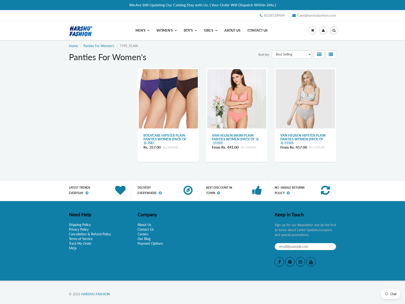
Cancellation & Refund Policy (90, 234)
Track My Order (80, 243)
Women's (165, 30)
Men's (140, 30)
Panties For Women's (98, 46)
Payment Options (150, 243)
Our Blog (144, 239)
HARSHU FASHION (95, 294)
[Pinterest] (290, 261)
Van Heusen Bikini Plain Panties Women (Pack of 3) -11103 (235, 139)
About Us (232, 30)
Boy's (188, 30)
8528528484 (274, 15)
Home (73, 46)
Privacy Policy (79, 229)
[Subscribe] (330, 246)
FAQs (73, 248)
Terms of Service (81, 239)
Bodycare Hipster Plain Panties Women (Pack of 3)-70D (165, 139)
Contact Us (258, 30)
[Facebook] (279, 261)
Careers (143, 234)
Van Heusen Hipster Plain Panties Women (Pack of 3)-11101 (303, 139)
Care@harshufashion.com (316, 15)
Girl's (208, 30)
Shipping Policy (80, 225)
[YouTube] (311, 261)
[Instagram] (300, 261)
